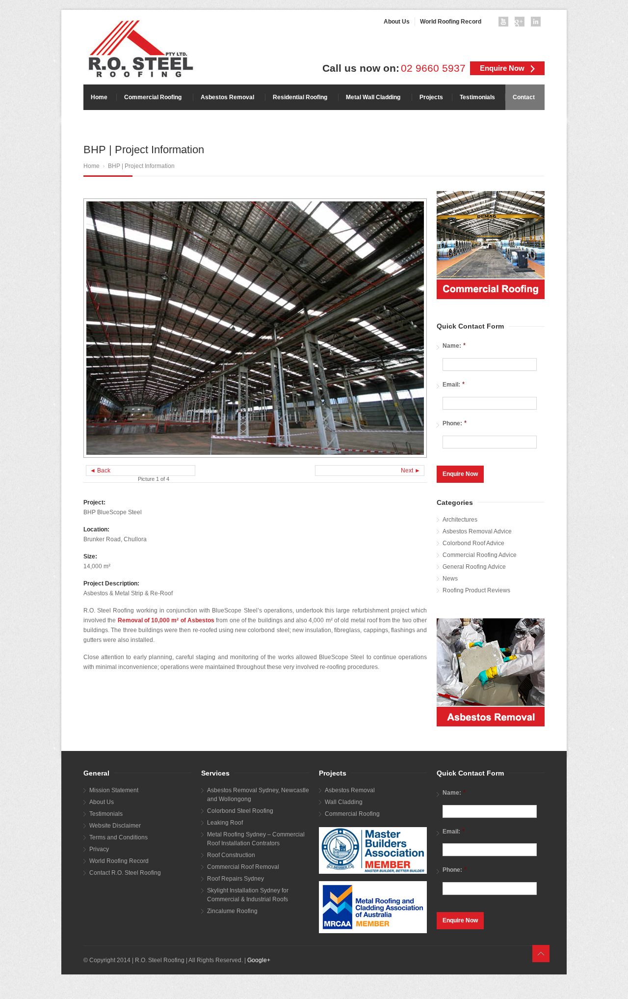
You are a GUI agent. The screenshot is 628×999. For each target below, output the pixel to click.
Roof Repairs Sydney (235, 878)
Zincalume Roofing (232, 911)
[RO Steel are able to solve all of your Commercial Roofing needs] (491, 245)
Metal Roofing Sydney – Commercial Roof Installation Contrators (256, 839)
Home (91, 166)
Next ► (410, 470)
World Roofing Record (119, 861)
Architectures (460, 519)
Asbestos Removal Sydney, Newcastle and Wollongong (258, 795)
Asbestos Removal (350, 790)
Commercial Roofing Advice (480, 555)
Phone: (455, 423)
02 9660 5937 (433, 68)
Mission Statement (113, 790)
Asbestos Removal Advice (477, 531)
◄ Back (100, 470)
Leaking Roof (225, 822)
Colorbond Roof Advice (473, 543)
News (450, 578)
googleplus (521, 23)
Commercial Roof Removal (243, 866)
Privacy (99, 849)
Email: (454, 384)
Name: (454, 345)
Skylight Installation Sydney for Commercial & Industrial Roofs (247, 895)
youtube (505, 23)
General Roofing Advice (474, 566)
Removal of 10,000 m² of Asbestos (166, 620)
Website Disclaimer (115, 825)
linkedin (538, 23)
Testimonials (106, 813)
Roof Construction (231, 855)
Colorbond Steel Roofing (240, 810)
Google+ (258, 960)
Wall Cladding (344, 802)
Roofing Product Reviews (476, 590)
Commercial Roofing (352, 813)
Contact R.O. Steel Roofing (125, 872)
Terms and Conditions (118, 837)
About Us (101, 802)
